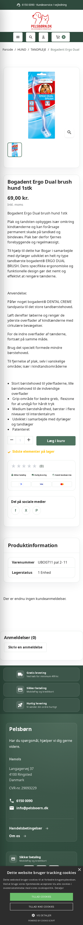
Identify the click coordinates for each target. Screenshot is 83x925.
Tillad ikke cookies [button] (41, 906)
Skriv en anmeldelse (25, 647)
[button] (41, 915)
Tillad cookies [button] (41, 896)
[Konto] (43, 37)
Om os (14, 836)
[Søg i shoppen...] (30, 37)
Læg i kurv (56, 440)
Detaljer (59, 887)
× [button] (79, 869)
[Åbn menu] (18, 37)
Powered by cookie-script (41, 920)
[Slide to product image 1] (14, 150)
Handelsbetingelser (25, 828)
